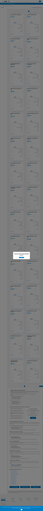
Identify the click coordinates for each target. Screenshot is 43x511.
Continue (21, 257)
